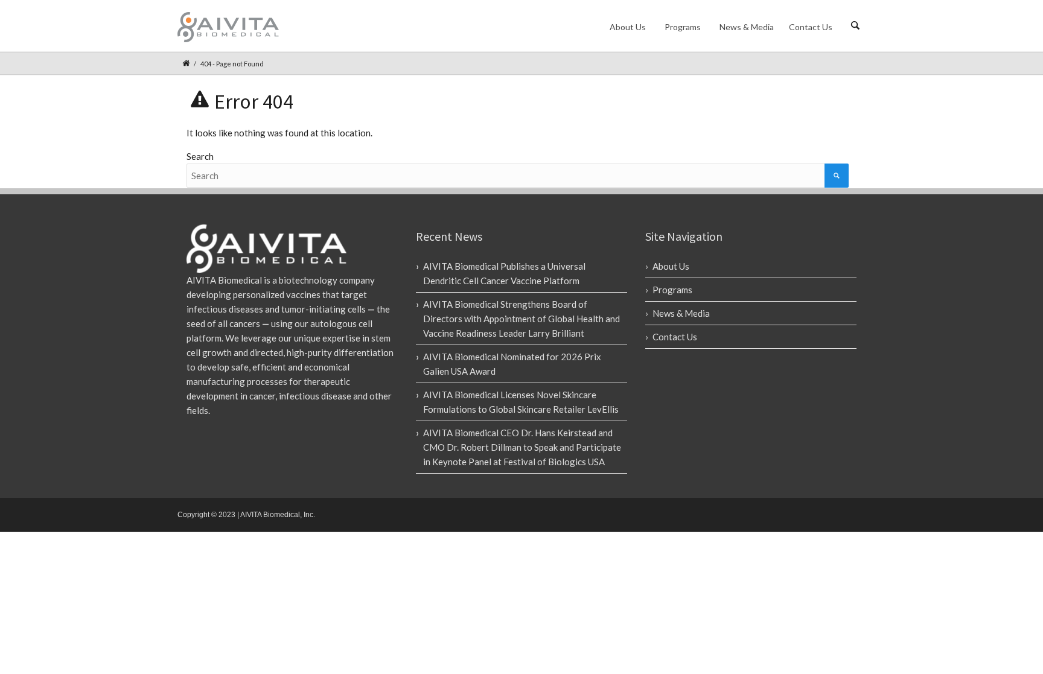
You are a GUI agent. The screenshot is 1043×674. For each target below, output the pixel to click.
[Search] (837, 176)
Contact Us (810, 27)
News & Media (746, 27)
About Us (628, 27)
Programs (683, 27)
